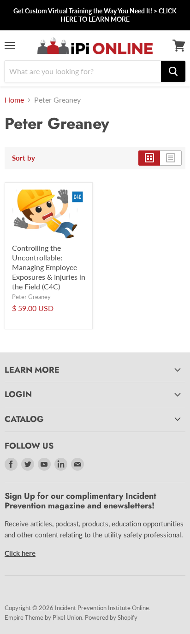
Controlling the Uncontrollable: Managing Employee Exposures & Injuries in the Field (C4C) (48, 267)
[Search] (173, 71)
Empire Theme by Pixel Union (43, 617)
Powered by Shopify (111, 617)
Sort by (23, 158)
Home (14, 100)
